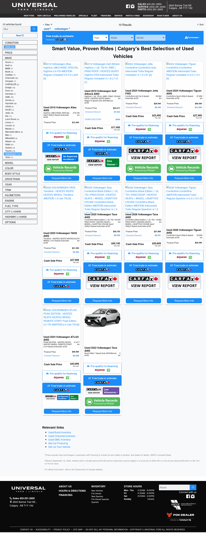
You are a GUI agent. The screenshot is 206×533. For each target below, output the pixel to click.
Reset (19, 35)
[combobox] (101, 37)
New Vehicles (97, 490)
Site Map (78, 529)
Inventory (98, 486)
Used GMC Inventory (59, 439)
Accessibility (43, 529)
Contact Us (26, 529)
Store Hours (133, 486)
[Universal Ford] (34, 6)
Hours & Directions (72, 490)
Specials (95, 502)
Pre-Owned (96, 493)
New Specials (97, 496)
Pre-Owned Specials (100, 499)
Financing (65, 495)
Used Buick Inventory (59, 432)
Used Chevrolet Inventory (61, 436)
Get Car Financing (58, 443)
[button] (29, 15)
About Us (65, 486)
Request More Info (61, 178)
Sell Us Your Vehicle (59, 447)
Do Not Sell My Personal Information (107, 529)
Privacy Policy (62, 529)
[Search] (34, 29)
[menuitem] (20, 46)
